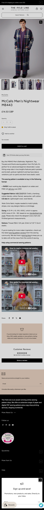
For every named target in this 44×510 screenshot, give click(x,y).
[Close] (40, 479)
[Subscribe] (39, 501)
